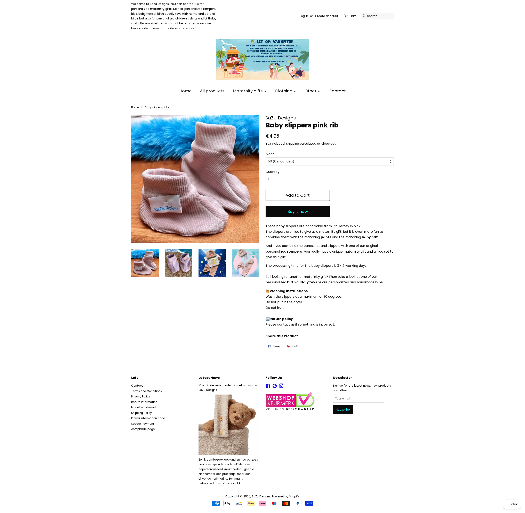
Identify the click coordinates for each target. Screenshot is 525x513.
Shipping (292, 143)
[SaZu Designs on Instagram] (281, 387)
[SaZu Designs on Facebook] (268, 387)
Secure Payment (142, 424)
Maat (270, 154)
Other (311, 91)
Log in (304, 16)
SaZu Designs (261, 496)
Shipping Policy (141, 413)
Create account (326, 16)
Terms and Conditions (146, 391)
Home (185, 91)
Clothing (284, 91)
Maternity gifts (248, 91)
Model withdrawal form (147, 407)
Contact (337, 91)
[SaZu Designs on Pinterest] (274, 387)
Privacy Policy (140, 396)
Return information (144, 402)
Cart (353, 16)
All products (212, 91)
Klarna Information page (148, 418)
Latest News (209, 377)
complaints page (143, 429)
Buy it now (297, 211)
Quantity (273, 171)
